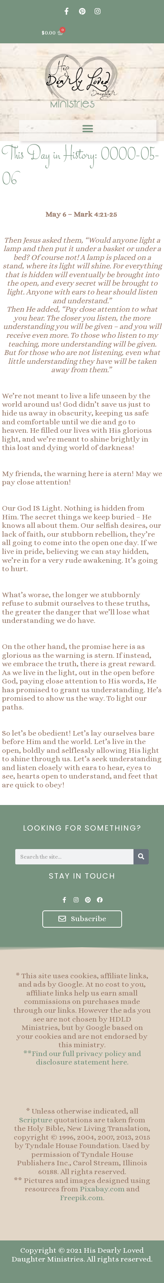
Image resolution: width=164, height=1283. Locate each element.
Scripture (35, 1119)
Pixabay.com (102, 1188)
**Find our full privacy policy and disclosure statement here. (82, 1058)
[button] (87, 128)
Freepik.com (81, 1197)
